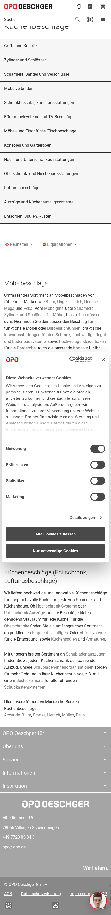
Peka (28, 308)
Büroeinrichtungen (64, 328)
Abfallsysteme (93, 632)
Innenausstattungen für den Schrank (37, 334)
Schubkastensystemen (24, 687)
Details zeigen (82, 517)
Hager (62, 301)
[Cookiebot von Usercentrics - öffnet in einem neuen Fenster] (70, 359)
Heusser (91, 301)
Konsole (80, 347)
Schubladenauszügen (85, 654)
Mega (9, 308)
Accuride (12, 715)
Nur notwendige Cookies (55, 551)
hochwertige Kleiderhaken (82, 341)
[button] (98, 900)
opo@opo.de (14, 847)
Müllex (68, 715)
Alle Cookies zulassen (55, 534)
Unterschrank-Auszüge (24, 612)
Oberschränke (16, 626)
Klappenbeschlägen (50, 632)
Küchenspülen (64, 639)
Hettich (75, 301)
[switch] (97, 465)
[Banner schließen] (103, 359)
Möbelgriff (53, 308)
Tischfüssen (89, 314)
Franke (39, 715)
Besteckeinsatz (30, 680)
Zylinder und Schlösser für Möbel (34, 314)
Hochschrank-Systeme (56, 606)
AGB (8, 893)
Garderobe (26, 347)
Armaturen (95, 639)
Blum (50, 301)
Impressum (80, 893)
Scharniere (83, 308)
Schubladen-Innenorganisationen (63, 667)
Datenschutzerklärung (41, 893)
